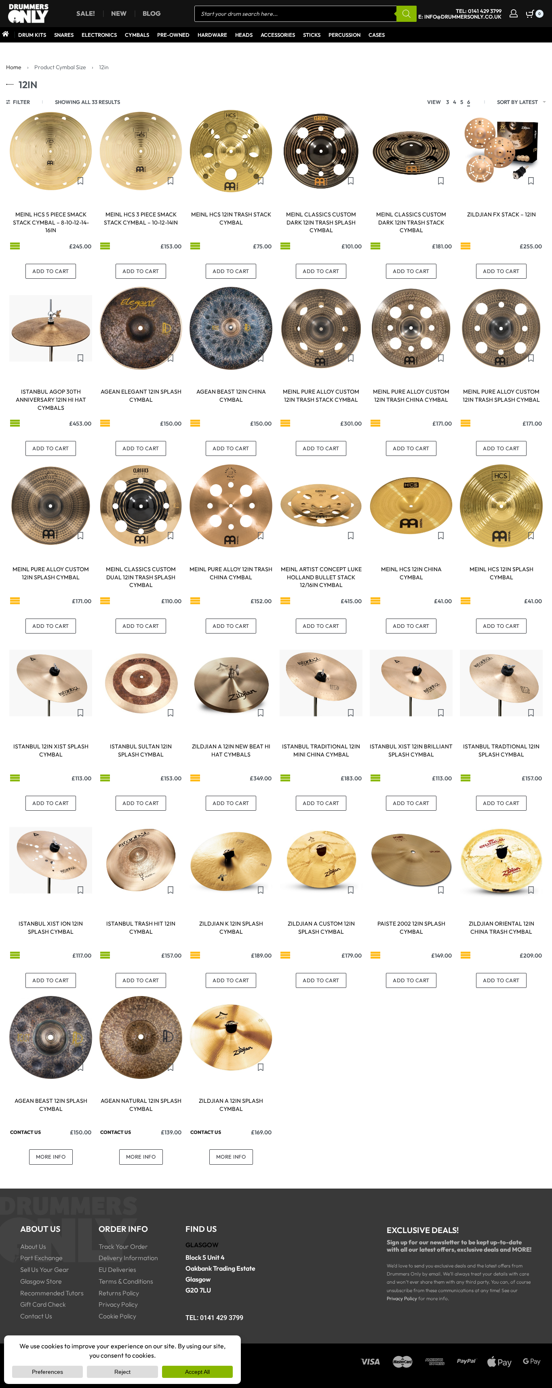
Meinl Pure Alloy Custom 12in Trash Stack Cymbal (321, 395)
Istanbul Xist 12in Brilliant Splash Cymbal (411, 750)
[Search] (406, 14)
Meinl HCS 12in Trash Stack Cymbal (231, 218)
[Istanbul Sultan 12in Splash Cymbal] (140, 683)
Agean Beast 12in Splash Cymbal (51, 1105)
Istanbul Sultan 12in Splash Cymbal (141, 750)
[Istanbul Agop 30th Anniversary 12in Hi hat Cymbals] (50, 328)
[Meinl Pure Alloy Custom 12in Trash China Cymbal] (411, 328)
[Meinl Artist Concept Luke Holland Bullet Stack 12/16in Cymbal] (321, 505)
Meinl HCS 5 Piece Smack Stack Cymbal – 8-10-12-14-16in (51, 222)
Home (13, 67)
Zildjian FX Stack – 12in (501, 214)
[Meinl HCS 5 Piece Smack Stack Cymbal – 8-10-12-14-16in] (50, 151)
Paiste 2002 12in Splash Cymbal (411, 927)
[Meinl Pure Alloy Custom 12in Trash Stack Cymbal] (321, 328)
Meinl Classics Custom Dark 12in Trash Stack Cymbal (411, 222)
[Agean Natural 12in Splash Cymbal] (140, 1037)
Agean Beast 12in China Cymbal (231, 395)
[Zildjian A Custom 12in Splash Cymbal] (321, 860)
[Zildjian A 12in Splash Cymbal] (231, 1037)
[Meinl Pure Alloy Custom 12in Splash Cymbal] (50, 505)
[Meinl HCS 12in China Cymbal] (411, 505)
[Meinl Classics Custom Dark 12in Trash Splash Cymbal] (321, 151)
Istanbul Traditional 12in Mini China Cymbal (321, 750)
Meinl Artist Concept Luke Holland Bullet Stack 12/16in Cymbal (321, 577)
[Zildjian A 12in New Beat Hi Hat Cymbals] (231, 683)
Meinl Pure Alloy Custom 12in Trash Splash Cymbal (501, 395)
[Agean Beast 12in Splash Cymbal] (50, 1037)
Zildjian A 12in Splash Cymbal (231, 1105)
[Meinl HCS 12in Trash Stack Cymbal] (231, 151)
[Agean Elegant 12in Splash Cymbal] (140, 328)
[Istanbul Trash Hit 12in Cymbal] (140, 860)
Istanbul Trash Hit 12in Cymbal (140, 927)
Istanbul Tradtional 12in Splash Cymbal (501, 750)
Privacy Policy (402, 1298)
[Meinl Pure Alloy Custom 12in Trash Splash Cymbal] (501, 328)
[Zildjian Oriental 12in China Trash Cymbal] (501, 860)
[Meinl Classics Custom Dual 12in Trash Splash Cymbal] (140, 505)
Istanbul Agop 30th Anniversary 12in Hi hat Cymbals (51, 399)
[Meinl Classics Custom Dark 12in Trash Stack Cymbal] (411, 151)
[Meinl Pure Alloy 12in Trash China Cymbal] (231, 505)
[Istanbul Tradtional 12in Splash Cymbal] (501, 683)
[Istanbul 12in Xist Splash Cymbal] (50, 683)
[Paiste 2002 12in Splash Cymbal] (411, 860)
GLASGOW (202, 1245)
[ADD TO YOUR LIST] (80, 180)
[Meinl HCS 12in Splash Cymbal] (501, 505)
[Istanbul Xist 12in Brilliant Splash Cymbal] (411, 683)
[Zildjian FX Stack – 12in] (501, 151)
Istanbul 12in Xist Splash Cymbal (50, 750)
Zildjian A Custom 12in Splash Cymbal (321, 927)
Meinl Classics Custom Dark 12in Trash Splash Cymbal (321, 222)
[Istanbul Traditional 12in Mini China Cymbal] (321, 683)
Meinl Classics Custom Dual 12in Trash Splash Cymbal (141, 577)
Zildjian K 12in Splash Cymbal (231, 927)
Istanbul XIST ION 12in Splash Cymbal (51, 927)
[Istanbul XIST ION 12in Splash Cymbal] (50, 860)
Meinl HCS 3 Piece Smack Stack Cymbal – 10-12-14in (141, 218)
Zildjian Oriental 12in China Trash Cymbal (501, 927)
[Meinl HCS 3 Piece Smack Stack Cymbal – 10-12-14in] (140, 151)
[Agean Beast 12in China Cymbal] (231, 328)
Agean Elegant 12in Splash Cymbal (141, 395)
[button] (50, 271)
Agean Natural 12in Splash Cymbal (141, 1105)
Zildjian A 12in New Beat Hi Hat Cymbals (231, 750)
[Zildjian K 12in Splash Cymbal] (231, 860)
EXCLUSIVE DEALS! (423, 1230)
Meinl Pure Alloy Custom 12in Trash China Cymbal (411, 395)
